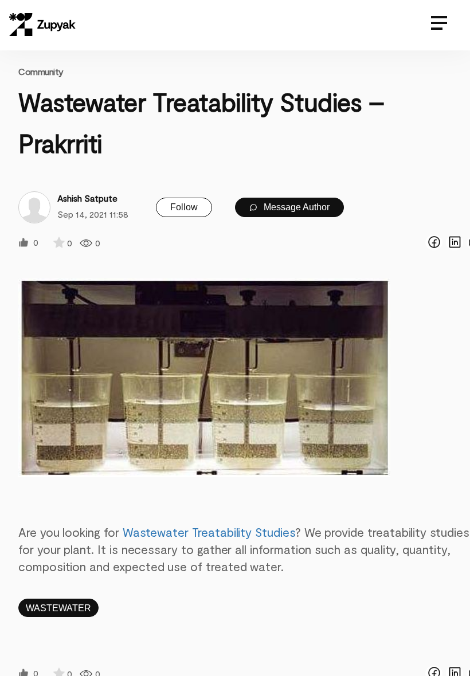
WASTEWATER (58, 608)
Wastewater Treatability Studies (209, 532)
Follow (184, 207)
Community (41, 71)
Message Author (295, 207)
